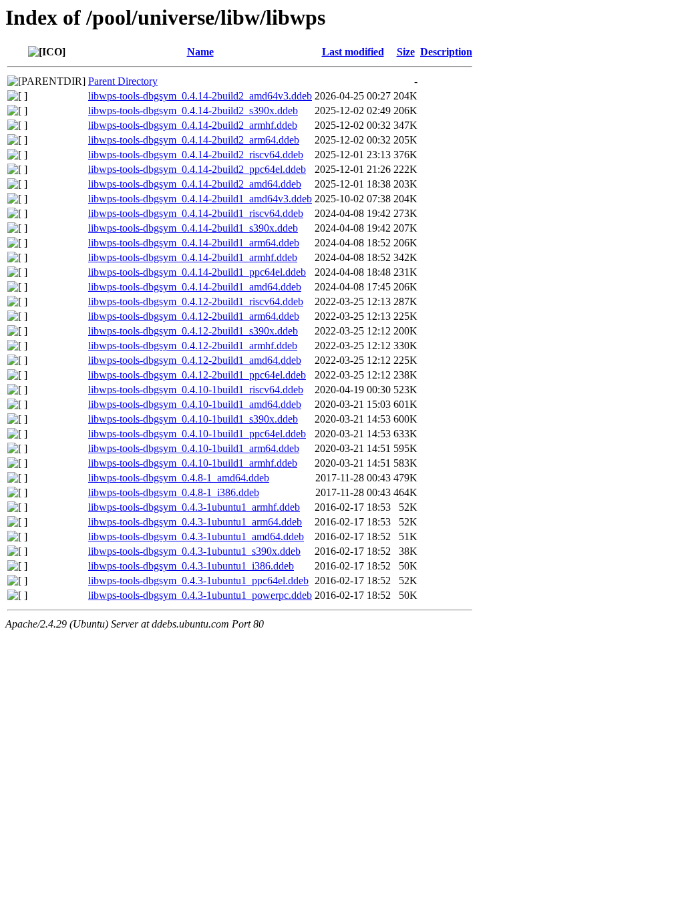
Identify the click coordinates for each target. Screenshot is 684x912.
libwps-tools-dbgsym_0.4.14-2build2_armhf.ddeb (192, 125)
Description (446, 51)
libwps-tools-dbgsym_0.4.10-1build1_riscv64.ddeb (195, 389)
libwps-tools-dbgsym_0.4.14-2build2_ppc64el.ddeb (197, 169)
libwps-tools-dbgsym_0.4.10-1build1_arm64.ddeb (193, 448)
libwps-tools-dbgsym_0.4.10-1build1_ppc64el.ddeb (197, 433)
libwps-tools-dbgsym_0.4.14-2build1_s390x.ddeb (193, 228)
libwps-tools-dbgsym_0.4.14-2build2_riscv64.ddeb (195, 154)
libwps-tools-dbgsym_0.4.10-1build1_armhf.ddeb (192, 463)
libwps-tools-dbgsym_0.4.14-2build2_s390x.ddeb (193, 110)
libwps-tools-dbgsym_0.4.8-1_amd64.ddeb (178, 477)
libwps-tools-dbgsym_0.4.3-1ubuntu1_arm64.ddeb (195, 521)
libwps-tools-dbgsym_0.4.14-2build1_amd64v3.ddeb (200, 198)
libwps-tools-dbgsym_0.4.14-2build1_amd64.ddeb (194, 286)
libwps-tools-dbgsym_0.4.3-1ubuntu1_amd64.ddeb (196, 536)
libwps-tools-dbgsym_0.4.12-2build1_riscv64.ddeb (195, 301)
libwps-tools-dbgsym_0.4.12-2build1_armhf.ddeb (192, 345)
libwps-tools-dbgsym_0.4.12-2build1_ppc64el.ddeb (197, 375)
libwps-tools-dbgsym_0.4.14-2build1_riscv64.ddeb (195, 213)
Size (406, 51)
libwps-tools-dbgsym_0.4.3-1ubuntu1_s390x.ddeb (194, 551)
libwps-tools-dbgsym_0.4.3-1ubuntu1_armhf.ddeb (194, 507)
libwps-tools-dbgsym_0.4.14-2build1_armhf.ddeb (192, 257)
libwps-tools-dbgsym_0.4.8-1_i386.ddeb (173, 492)
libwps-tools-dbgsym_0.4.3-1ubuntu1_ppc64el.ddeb (198, 580)
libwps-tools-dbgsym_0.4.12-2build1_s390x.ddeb (193, 330)
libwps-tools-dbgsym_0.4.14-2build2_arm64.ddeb (193, 140)
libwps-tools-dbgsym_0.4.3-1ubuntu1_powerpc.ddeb (200, 595)
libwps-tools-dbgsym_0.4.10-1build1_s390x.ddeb (193, 419)
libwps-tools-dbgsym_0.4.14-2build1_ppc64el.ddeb (197, 272)
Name (200, 51)
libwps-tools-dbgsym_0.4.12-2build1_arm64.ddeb (193, 316)
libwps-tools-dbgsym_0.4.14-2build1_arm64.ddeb (193, 242)
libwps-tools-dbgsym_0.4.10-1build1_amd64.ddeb (194, 404)
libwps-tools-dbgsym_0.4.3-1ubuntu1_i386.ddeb (191, 566)
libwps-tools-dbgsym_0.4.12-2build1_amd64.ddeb (194, 360)
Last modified (353, 51)
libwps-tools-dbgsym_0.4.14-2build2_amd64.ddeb (194, 184)
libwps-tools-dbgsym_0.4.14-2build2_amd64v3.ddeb (200, 95)
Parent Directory (123, 81)
